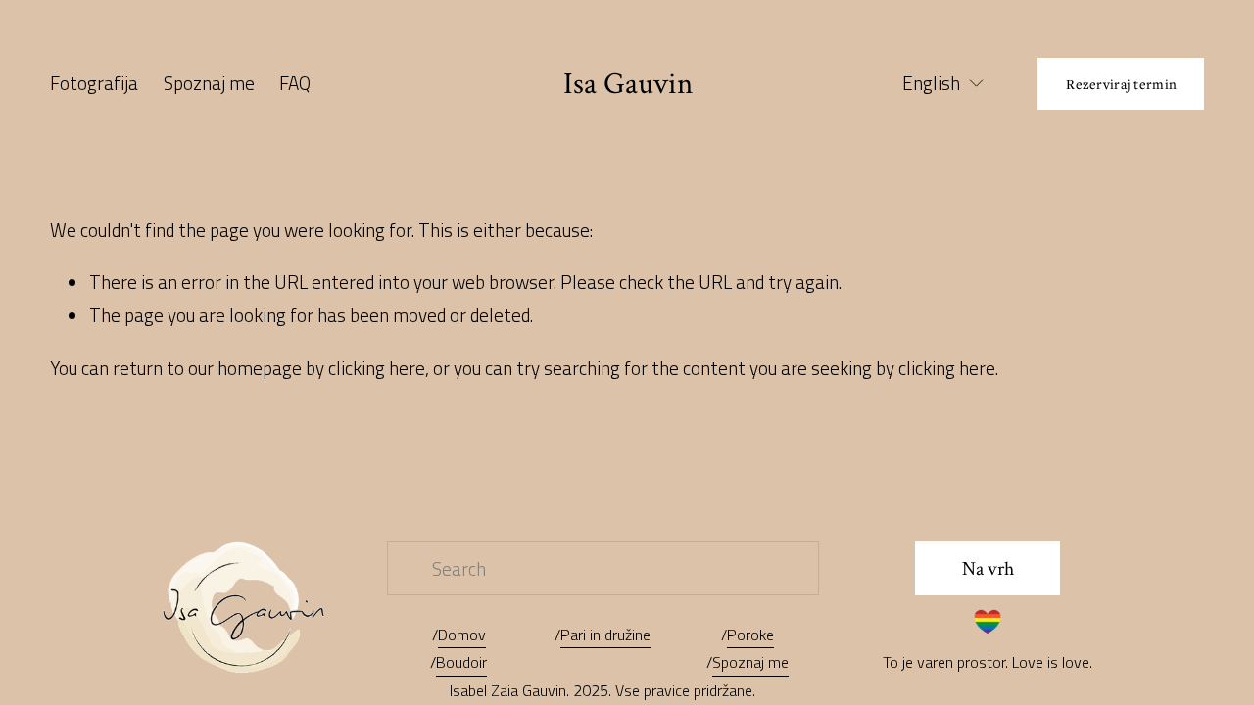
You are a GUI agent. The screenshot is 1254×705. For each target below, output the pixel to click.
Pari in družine (605, 634)
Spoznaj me (209, 83)
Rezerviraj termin (1121, 84)
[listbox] (931, 84)
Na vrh (988, 569)
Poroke (750, 634)
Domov (462, 634)
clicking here (376, 367)
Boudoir (461, 662)
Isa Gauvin (628, 84)
